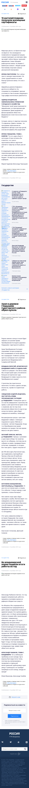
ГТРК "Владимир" (11, 170)
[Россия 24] (11, 6)
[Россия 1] (4, 6)
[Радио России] (17, 6)
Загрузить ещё (16, 697)
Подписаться (14, 716)
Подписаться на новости (14, 705)
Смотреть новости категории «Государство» (10, 289)
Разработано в (14, 754)
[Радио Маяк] (24, 6)
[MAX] (17, 8)
